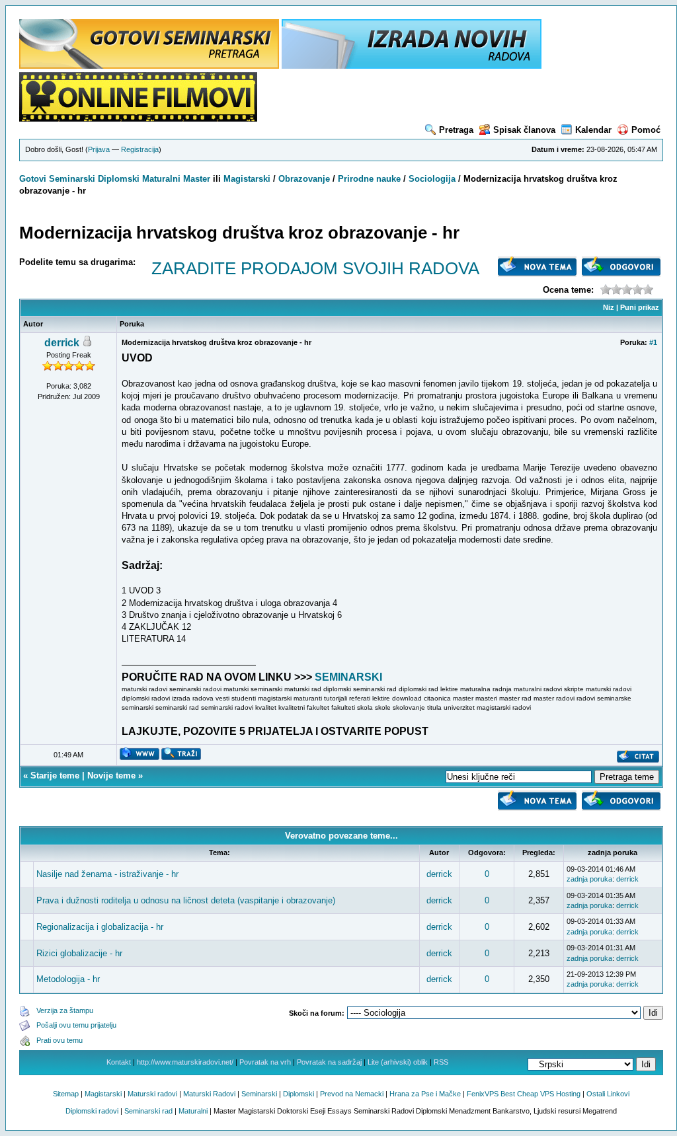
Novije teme (111, 775)
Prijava (99, 149)
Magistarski (246, 179)
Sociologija (432, 179)
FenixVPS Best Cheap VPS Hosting (523, 1094)
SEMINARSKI (348, 677)
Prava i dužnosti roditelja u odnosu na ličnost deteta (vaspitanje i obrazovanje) (185, 900)
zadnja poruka (589, 879)
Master (196, 179)
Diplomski (118, 179)
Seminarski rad (148, 1111)
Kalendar (593, 130)
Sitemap (66, 1094)
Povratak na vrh (265, 1062)
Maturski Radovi (209, 1094)
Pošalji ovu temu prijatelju (76, 1025)
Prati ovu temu (59, 1040)
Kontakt (118, 1062)
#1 (653, 342)
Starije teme (54, 775)
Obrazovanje (304, 179)
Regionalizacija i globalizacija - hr (99, 927)
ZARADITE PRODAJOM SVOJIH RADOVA (315, 268)
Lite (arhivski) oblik (398, 1062)
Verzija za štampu (64, 1010)
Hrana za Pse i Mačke (425, 1094)
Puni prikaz (639, 307)
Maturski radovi (152, 1094)
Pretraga (456, 130)
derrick (61, 342)
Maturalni (161, 179)
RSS (441, 1062)
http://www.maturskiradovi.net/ (185, 1062)
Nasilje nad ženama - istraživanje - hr (107, 874)
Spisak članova (524, 130)
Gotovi (34, 179)
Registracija (140, 149)
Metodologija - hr (68, 979)
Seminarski (72, 179)
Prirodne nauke (369, 179)
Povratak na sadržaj (329, 1062)
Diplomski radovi (91, 1111)
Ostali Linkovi (607, 1094)
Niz (608, 307)
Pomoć (645, 130)
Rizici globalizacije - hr (79, 953)
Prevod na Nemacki (351, 1094)
